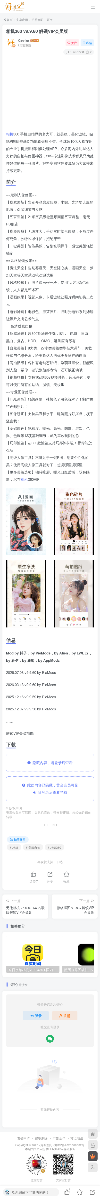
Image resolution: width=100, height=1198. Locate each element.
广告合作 (59, 1138)
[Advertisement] (50, 93)
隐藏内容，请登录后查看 (52, 762)
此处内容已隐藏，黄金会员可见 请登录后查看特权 (51, 788)
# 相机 (14, 847)
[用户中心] (93, 1145)
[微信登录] (50, 1039)
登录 (38, 1015)
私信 (89, 43)
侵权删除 (41, 1138)
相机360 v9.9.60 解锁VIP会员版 (37, 31)
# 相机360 (54, 847)
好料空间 (46, 1145)
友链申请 (23, 1138)
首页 (9, 20)
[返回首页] (93, 1134)
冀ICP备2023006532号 (69, 1145)
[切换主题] (93, 1167)
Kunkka (23, 40)
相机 (9, 133)
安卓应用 (22, 20)
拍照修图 (37, 20)
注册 (67, 1015)
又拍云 (38, 1149)
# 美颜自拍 (33, 847)
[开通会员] (93, 1156)
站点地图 (76, 1138)
